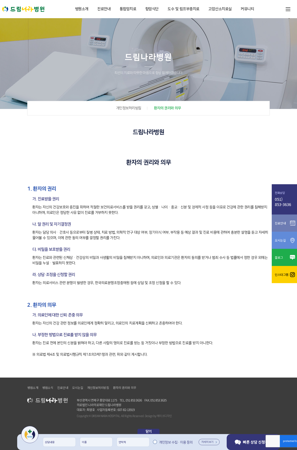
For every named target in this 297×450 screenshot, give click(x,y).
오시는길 (77, 388)
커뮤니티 (247, 9)
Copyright (82, 416)
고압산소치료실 (220, 9)
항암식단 (152, 9)
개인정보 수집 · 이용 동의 (176, 442)
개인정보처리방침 (128, 108)
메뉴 (288, 9)
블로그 (279, 257)
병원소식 (47, 388)
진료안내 (104, 9)
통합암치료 (128, 9)
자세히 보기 (207, 442)
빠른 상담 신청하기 (257, 442)
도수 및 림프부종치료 (183, 9)
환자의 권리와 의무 (167, 108)
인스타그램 (282, 274)
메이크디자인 (164, 416)
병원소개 (81, 9)
